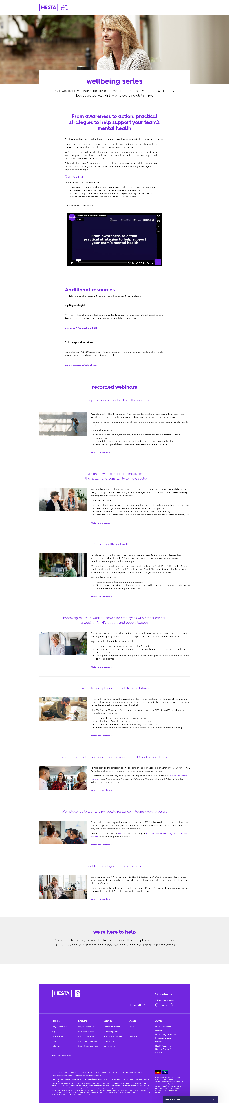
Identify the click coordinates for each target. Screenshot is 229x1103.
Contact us (165, 994)
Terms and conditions (109, 1072)
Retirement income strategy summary (88, 1075)
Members (56, 1021)
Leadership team (111, 1031)
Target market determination (62, 1075)
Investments (57, 1036)
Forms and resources (61, 1055)
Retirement (57, 1046)
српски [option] (165, 1005)
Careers (107, 1050)
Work (131, 1026)
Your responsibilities (87, 1031)
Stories (132, 1021)
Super (54, 1031)
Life (131, 1031)
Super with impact (112, 1026)
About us (108, 1021)
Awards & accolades (113, 1036)
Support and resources (88, 1046)
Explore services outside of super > (82, 364)
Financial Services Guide (60, 1072)
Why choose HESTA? (87, 1026)
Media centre (109, 1046)
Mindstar (122, 833)
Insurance (56, 1050)
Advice (55, 1041)
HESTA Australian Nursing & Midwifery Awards (164, 1048)
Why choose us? (59, 1026)
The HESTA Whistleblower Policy (130, 1072)
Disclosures (109, 1041)
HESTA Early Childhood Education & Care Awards (165, 1037)
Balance (133, 1036)
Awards (158, 1021)
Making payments (86, 1036)
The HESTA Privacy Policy (90, 1072)
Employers (82, 1021)
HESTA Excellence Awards (163, 1028)
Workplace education (87, 1041)
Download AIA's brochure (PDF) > (82, 327)
